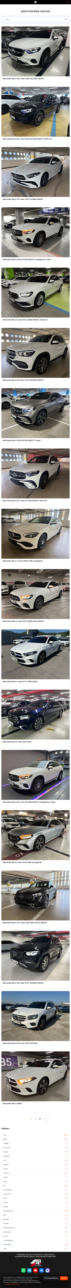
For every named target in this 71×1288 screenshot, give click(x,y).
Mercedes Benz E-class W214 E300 (17, 742)
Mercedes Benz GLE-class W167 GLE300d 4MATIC (23, 380)
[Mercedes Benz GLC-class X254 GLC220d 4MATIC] (35, 51)
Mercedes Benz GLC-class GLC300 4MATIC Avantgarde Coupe (29, 802)
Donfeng (6, 1156)
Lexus (5, 1198)
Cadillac (6, 1143)
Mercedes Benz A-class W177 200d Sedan (20, 681)
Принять (63, 1278)
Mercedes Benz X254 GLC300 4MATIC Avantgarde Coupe (27, 259)
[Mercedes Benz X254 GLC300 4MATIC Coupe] (35, 413)
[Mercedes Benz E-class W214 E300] (35, 715)
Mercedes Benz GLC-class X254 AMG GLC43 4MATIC (25, 923)
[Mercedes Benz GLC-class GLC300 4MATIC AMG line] (35, 473)
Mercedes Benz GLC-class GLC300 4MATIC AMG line (25, 501)
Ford (4, 1160)
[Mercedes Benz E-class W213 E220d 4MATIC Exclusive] (35, 293)
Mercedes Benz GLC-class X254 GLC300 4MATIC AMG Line (27, 139)
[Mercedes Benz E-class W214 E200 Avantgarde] (35, 835)
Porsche (5, 1223)
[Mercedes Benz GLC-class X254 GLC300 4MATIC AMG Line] (35, 112)
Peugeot (6, 1219)
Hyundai (6, 1173)
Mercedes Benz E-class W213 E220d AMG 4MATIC (23, 621)
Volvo (5, 1249)
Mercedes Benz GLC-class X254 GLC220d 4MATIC (23, 79)
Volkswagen (7, 1244)
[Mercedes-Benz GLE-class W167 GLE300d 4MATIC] (35, 956)
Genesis (5, 1164)
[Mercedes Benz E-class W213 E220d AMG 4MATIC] (35, 594)
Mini (4, 1215)
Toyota (5, 1236)
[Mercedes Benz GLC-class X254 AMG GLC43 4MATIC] (35, 895)
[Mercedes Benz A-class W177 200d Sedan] (35, 654)
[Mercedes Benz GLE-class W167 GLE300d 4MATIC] (35, 353)
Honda (5, 1168)
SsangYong (7, 1232)
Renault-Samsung (9, 1227)
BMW (5, 1139)
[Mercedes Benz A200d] (35, 1076)
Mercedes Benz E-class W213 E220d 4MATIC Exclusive (25, 320)
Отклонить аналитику (51, 1278)
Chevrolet (6, 1147)
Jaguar (5, 1177)
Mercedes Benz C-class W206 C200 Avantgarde (23, 561)
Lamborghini (7, 1190)
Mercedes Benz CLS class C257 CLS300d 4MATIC (23, 199)
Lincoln (5, 1202)
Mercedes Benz (8, 1211)
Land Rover (7, 1194)
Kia (4, 1185)
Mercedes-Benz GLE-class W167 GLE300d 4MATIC (23, 983)
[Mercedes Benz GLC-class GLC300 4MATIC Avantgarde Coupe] (35, 775)
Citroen (5, 1152)
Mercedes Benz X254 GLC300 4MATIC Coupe (22, 440)
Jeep (5, 1181)
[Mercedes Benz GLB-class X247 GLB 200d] (35, 1016)
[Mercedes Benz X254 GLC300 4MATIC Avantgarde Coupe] (35, 232)
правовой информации (12, 1284)
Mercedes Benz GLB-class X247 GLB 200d (20, 1043)
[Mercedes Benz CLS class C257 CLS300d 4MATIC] (35, 172)
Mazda (5, 1206)
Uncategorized (8, 1240)
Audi (4, 1135)
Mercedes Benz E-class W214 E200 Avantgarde (22, 862)
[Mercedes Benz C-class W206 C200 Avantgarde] (35, 534)
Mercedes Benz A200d (12, 1103)
